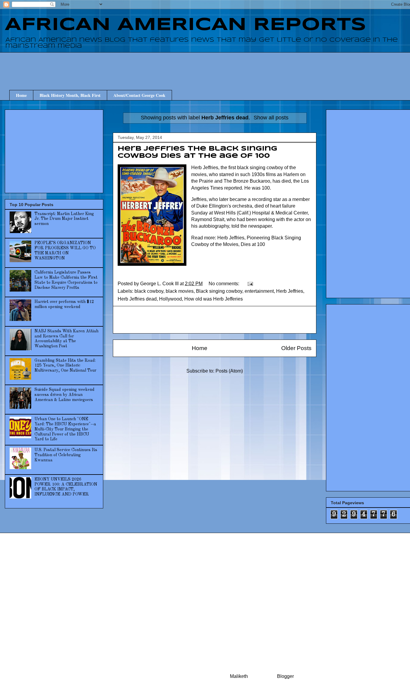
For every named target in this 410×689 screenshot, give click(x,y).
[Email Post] (249, 283)
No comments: (224, 283)
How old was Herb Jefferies (213, 298)
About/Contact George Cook (139, 95)
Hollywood (170, 298)
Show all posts (271, 118)
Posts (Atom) (229, 370)
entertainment (259, 291)
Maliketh (239, 676)
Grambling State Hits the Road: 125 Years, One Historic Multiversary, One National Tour (65, 365)
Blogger (285, 676)
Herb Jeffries (289, 291)
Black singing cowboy (219, 291)
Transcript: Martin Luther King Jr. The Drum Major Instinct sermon (64, 219)
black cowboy (148, 291)
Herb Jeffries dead (137, 298)
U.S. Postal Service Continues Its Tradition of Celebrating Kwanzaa (66, 455)
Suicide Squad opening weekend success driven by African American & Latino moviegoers (65, 395)
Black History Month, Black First (70, 95)
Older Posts (296, 348)
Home (21, 95)
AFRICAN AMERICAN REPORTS (185, 25)
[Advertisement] (219, 65)
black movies (180, 291)
